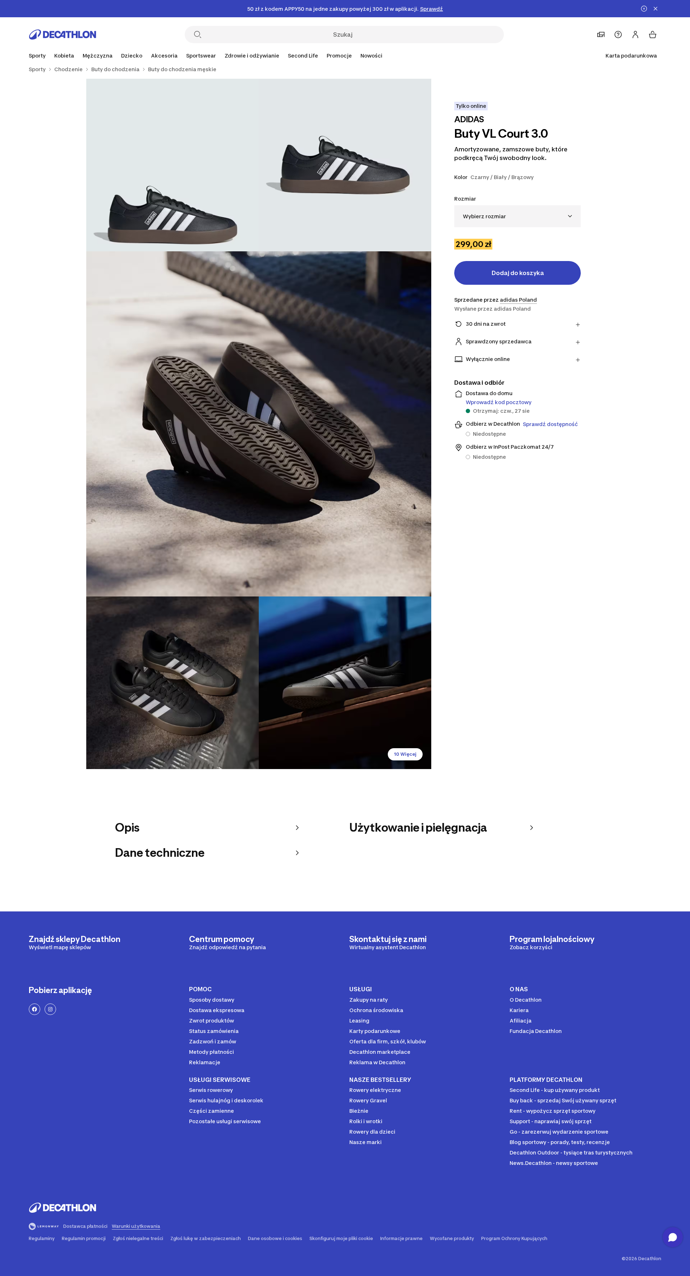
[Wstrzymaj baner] (644, 8)
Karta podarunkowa (631, 55)
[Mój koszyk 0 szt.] (652, 34)
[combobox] (517, 216)
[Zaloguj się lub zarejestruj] (635, 34)
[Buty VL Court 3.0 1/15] (345, 165)
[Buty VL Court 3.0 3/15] (258, 423)
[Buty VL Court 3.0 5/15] (345, 682)
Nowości (371, 55)
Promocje (339, 55)
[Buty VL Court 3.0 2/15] (172, 165)
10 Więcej (405, 754)
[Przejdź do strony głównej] (62, 34)
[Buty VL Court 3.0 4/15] (172, 682)
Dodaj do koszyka (518, 272)
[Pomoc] (618, 34)
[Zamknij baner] (655, 8)
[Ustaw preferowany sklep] (601, 34)
